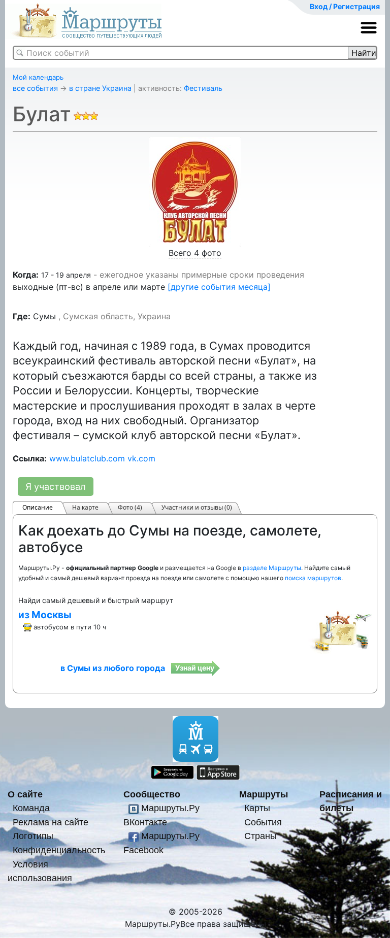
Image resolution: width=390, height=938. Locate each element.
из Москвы (45, 615)
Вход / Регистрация (345, 6)
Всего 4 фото (195, 253)
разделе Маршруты (272, 568)
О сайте (25, 794)
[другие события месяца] (219, 287)
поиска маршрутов (313, 578)
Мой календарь (38, 77)
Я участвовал (55, 486)
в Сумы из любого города (112, 668)
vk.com (141, 458)
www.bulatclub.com (87, 458)
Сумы (44, 316)
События (263, 822)
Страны (260, 835)
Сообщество (151, 794)
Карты (257, 807)
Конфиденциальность (59, 850)
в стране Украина (100, 88)
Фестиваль (203, 88)
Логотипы (33, 835)
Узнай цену (194, 667)
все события (35, 88)
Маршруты (263, 794)
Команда (31, 807)
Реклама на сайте (50, 822)
